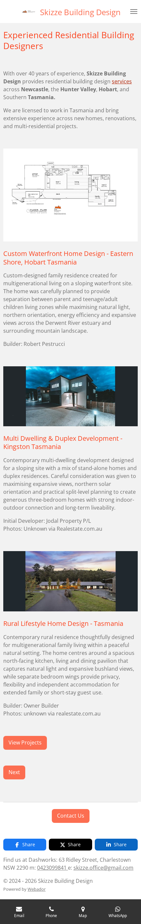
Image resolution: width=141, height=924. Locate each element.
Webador (37, 889)
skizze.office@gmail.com (103, 867)
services (122, 81)
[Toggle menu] (134, 11)
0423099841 (52, 867)
